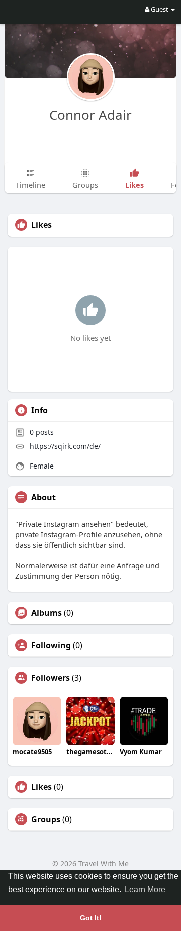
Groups (45, 819)
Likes (41, 787)
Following (51, 645)
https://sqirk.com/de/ (65, 446)
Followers (50, 678)
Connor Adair (90, 115)
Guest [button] (159, 9)
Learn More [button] (145, 889)
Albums (46, 613)
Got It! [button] (91, 918)
